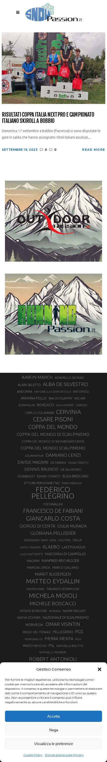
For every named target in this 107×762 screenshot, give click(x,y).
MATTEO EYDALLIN (53, 581)
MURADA (55, 611)
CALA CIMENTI (65, 405)
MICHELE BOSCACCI (53, 603)
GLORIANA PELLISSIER (53, 533)
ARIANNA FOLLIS (34, 398)
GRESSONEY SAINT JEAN (40, 540)
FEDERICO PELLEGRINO (52, 492)
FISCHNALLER (53, 504)
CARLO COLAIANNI (39, 413)
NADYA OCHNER (29, 617)
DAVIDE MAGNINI (32, 462)
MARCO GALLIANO (65, 567)
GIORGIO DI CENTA (37, 526)
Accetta (53, 716)
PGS (79, 631)
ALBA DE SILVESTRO (65, 384)
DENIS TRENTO (78, 462)
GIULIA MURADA (72, 526)
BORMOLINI (27, 405)
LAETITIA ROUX (74, 547)
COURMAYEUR (34, 455)
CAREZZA (81, 405)
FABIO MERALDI (72, 483)
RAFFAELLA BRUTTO (69, 645)
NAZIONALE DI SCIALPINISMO (66, 617)
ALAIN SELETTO (29, 385)
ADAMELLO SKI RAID (69, 377)
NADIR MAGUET (74, 611)
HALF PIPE (64, 540)
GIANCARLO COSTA (53, 518)
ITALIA (77, 540)
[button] (99, 669)
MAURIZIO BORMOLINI (63, 589)
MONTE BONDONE (33, 610)
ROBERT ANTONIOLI (53, 659)
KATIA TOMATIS (30, 547)
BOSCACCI (45, 405)
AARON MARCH (37, 377)
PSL (51, 645)
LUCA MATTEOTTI (31, 554)
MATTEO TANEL (36, 589)
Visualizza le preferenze (53, 744)
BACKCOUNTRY (60, 398)
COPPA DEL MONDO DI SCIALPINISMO (53, 434)
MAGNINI (33, 560)
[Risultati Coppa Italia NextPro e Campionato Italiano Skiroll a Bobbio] (53, 67)
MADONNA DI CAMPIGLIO (65, 554)
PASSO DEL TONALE (37, 632)
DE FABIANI (58, 462)
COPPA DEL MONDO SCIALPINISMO (53, 448)
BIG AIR (79, 398)
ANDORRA (24, 391)
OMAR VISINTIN (62, 624)
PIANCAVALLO (34, 639)
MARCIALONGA (38, 567)
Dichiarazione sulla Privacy (64, 755)
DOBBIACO (26, 476)
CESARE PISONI (53, 419)
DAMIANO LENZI (63, 455)
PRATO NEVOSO (35, 645)
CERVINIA (68, 411)
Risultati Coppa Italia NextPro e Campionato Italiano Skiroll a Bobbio (48, 117)
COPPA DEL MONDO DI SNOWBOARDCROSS (53, 441)
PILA (78, 639)
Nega (53, 730)
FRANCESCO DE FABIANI (53, 511)
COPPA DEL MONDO (52, 427)
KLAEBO (51, 546)
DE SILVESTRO (71, 469)
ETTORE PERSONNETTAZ (42, 483)
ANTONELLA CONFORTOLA (52, 391)
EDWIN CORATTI (48, 476)
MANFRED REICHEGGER (60, 561)
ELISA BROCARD (75, 476)
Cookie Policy (33, 755)
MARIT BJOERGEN (53, 574)
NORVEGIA (34, 624)
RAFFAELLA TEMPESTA (52, 652)
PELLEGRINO (63, 632)
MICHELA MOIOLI (53, 595)
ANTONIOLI (81, 391)
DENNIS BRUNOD (41, 469)
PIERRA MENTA (59, 638)
